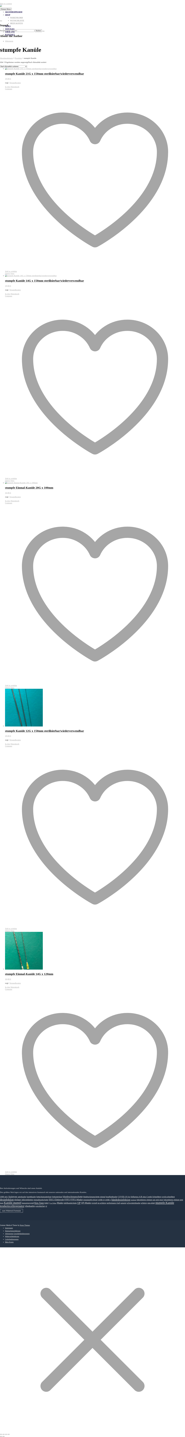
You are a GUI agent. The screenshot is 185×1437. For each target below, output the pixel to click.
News (8, 26)
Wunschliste (17, 20)
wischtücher (40, 1206)
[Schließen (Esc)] (9, 1434)
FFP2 (67, 1199)
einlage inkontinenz (23, 1199)
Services (9, 29)
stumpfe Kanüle (164, 1202)
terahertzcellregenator (12, 1205)
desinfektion (7, 1199)
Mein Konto (16, 23)
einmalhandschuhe (41, 1200)
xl (46, 1206)
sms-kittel (151, 1203)
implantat (133, 1200)
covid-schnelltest (168, 1197)
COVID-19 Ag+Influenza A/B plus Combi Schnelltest (139, 1197)
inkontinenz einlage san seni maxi (150, 1200)
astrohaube (22, 1197)
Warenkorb (16, 18)
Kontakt (10, 35)
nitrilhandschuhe (70, 1203)
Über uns (10, 32)
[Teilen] (6, 1434)
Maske (60, 1203)
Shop (7, 15)
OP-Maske (86, 1203)
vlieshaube (30, 1206)
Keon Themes (25, 1225)
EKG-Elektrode (56, 1199)
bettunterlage (57, 1197)
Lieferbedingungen (11, 1239)
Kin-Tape (39, 1202)
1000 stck (4, 1197)
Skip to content (6, 4)
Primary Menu (6, 9)
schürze (144, 1203)
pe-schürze (102, 1203)
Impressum (9, 1228)
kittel (46, 1203)
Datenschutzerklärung (12, 1231)
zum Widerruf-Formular (11, 1211)
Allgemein (9, 41)
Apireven (12, 1196)
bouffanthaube (111, 1197)
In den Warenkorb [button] (12, 87)
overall (94, 1203)
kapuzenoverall (28, 1203)
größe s (108, 1200)
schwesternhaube (133, 1203)
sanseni (123, 1203)
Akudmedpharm (13, 12)
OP (78, 1202)
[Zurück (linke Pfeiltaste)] (1, 1436)
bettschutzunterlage (44, 1197)
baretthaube (31, 1197)
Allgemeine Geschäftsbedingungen (17, 1234)
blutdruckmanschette (73, 1196)
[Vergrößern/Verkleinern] (1, 1434)
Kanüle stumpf (12, 1202)
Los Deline (53, 1203)
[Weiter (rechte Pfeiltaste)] (4, 1436)
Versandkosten (15, 83)
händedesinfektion (121, 1199)
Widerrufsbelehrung (12, 1236)
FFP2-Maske (76, 1199)
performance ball (113, 1203)
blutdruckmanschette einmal (94, 1197)
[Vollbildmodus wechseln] (4, 1434)
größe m (101, 1200)
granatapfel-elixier (90, 1200)
